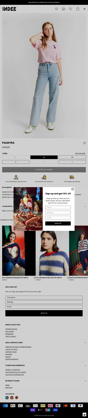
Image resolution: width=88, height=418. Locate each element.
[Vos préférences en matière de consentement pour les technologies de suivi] (84, 414)
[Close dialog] (73, 189)
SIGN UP (58, 223)
